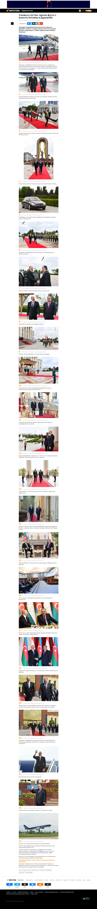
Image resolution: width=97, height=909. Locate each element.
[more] (57, 62)
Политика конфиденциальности (51, 892)
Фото (20, 870)
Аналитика (78, 880)
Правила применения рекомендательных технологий (17, 893)
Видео (88, 880)
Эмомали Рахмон (35, 870)
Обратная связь (34, 893)
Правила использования (23, 892)
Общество (65, 880)
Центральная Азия (38, 880)
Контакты (14, 892)
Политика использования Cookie (67, 892)
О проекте (8, 892)
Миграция (72, 880)
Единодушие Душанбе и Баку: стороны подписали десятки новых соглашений (37, 860)
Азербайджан (48, 870)
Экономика (59, 880)
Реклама (32, 892)
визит (29, 870)
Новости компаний (39, 892)
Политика (24, 870)
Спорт (84, 880)
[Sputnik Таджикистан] (13, 12)
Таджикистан (21, 872)
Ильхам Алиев (42, 870)
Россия (46, 880)
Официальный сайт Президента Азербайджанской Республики (34, 62)
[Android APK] (86, 898)
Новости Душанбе (29, 872)
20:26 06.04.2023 (22, 20)
